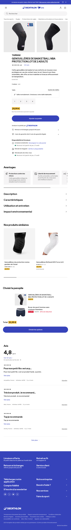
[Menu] (6, 8)
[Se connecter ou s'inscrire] (60, 8)
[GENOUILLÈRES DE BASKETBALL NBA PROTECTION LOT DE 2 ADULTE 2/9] (52, 36)
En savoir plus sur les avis (11, 360)
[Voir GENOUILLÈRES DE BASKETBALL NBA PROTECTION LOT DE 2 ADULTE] (21, 299)
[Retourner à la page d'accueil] (33, 8)
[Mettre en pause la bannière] (62, 2)
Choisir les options (35, 330)
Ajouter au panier (35, 118)
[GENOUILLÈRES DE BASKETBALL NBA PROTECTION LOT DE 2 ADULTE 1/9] (19, 36)
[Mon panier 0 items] (65, 8)
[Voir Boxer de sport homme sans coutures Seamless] (21, 312)
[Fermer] (65, 2)
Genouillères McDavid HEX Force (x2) (50, 262)
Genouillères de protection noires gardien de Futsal (17, 263)
